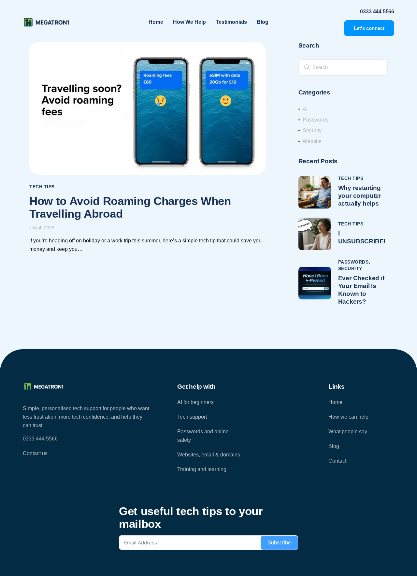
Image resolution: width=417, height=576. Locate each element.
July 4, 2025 (41, 227)
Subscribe (279, 542)
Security (350, 268)
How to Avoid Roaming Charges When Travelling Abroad (130, 207)
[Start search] (306, 67)
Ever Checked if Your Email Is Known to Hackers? (361, 290)
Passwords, (354, 262)
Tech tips (42, 186)
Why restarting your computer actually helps (359, 195)
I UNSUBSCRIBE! (362, 237)
